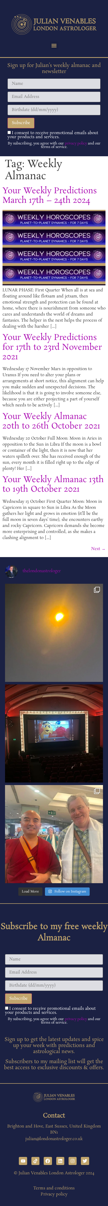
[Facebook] (48, 1161)
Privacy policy (54, 1194)
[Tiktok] (35, 1161)
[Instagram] (73, 1161)
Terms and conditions (54, 1188)
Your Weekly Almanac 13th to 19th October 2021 (53, 484)
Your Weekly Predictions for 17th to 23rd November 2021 (52, 347)
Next (98, 549)
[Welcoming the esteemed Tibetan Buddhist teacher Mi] (54, 834)
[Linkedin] (60, 1161)
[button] (54, 45)
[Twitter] (85, 1161)
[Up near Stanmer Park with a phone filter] (54, 633)
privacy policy (76, 143)
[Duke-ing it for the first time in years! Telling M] (54, 733)
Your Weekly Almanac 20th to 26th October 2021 (51, 421)
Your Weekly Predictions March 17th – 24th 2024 (50, 195)
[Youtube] (23, 1161)
